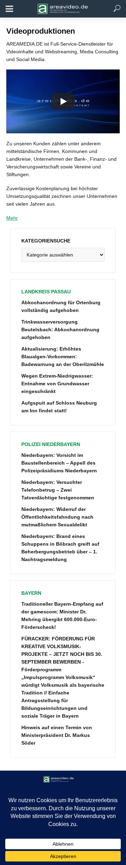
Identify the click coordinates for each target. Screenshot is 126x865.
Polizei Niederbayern (50, 444)
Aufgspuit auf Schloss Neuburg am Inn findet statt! (59, 406)
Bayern (31, 593)
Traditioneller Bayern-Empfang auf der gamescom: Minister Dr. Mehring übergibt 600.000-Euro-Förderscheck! (62, 615)
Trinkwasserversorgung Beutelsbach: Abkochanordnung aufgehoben (60, 329)
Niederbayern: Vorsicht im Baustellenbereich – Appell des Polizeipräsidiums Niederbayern (59, 462)
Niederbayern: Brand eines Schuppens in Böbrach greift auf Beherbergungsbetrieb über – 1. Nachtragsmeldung (60, 547)
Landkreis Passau (46, 291)
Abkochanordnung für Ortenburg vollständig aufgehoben (60, 306)
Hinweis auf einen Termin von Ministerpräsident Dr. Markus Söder (56, 735)
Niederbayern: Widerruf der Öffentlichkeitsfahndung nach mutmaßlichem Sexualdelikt (57, 516)
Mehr (12, 218)
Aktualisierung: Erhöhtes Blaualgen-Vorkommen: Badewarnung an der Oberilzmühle (62, 356)
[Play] (63, 101)
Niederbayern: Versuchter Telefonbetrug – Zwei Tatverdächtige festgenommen (57, 489)
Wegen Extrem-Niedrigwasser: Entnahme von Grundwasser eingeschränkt (57, 383)
